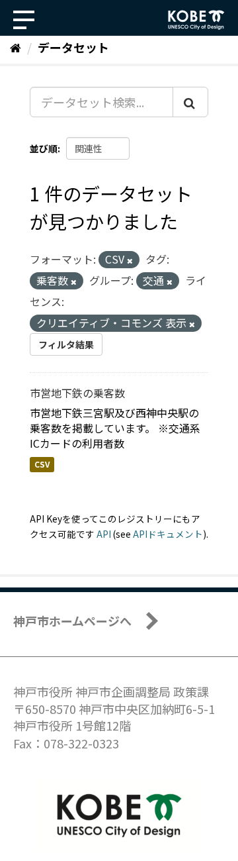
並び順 (44, 148)
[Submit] (190, 102)
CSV (42, 464)
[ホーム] (15, 47)
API (104, 533)
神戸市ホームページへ (72, 620)
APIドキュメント (168, 533)
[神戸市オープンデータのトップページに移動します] (196, 20)
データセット (73, 47)
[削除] (130, 260)
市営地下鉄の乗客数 (77, 393)
